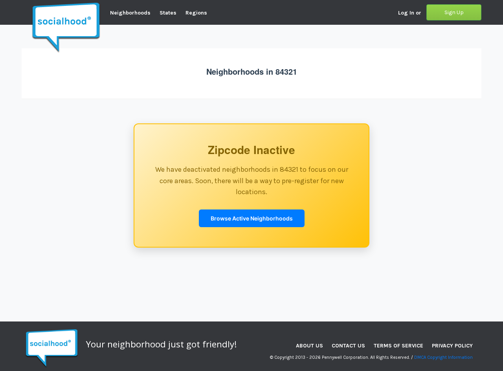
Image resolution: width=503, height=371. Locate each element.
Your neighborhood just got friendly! (161, 344)
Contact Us (348, 345)
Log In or (409, 12)
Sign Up (454, 12)
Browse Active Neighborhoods (252, 218)
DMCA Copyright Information (443, 357)
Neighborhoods (130, 12)
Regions (196, 12)
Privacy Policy (452, 345)
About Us (309, 345)
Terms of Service (398, 345)
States (168, 12)
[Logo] (22, 6)
